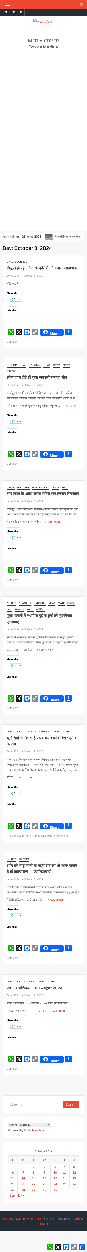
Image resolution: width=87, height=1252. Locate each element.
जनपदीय (56, 365)
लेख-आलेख (19, 609)
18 (65, 1178)
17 (55, 1178)
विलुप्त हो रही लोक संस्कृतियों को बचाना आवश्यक (42, 268)
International (16, 365)
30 (44, 1189)
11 (65, 1172)
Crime (11, 487)
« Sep (11, 1195)
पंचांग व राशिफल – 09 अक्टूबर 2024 (35, 987)
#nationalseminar (18, 835)
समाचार (66, 365)
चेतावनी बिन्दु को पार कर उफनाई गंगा (66, 236)
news (47, 365)
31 (55, 1189)
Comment (12, 341)
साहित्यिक (11, 371)
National (35, 365)
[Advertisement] (43, 98)
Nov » (20, 1195)
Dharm (11, 603)
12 (74, 1172)
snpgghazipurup (42, 835)
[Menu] (7, 4)
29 (33, 1189)
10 (55, 1172)
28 (23, 1189)
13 (13, 1178)
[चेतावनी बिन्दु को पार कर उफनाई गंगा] (42, 236)
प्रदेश (9, 609)
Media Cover (43, 40)
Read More (71, 405)
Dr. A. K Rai (13, 275)
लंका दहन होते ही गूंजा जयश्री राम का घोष (37, 377)
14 (23, 1178)
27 (13, 1189)
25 (65, 1184)
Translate (38, 1130)
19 (74, 1178)
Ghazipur (23, 487)
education (14, 731)
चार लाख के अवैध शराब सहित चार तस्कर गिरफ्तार (43, 493)
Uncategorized (17, 261)
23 (44, 1184)
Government (40, 487)
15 (33, 1178)
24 (55, 1184)
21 (23, 1184)
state (65, 487)
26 (74, 1184)
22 (33, 1184)
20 (13, 1184)
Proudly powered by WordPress (23, 1218)
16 (44, 1178)
